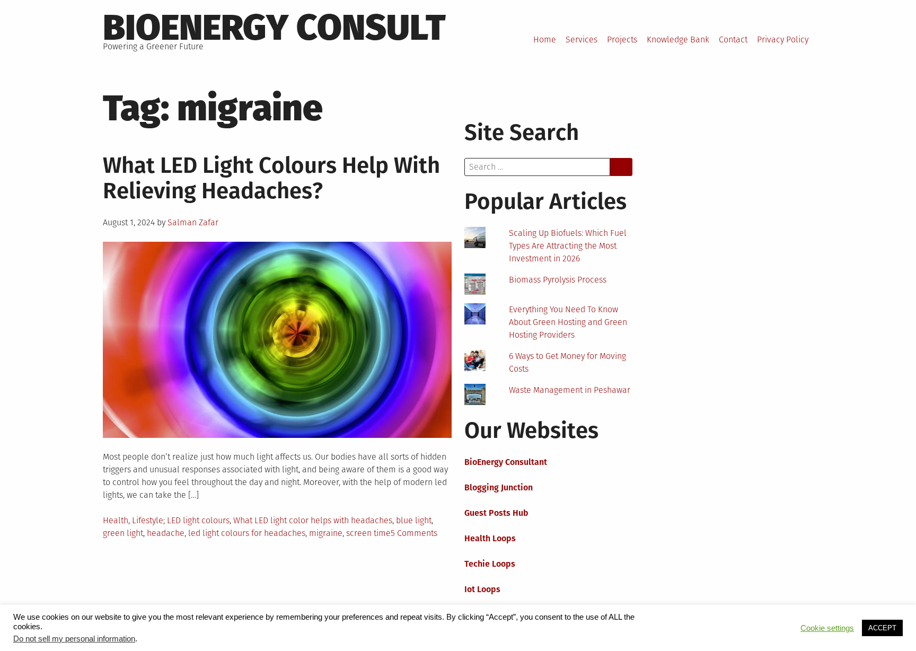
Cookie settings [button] (827, 628)
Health (115, 520)
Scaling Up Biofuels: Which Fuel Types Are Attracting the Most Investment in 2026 (568, 245)
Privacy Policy (782, 39)
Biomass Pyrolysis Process (557, 280)
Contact (733, 39)
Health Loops (490, 538)
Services (581, 39)
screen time (368, 533)
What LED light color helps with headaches (312, 520)
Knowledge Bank (678, 39)
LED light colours (198, 520)
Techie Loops (489, 564)
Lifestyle (147, 520)
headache (165, 533)
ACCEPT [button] (882, 628)
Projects (622, 39)
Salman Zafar (193, 222)
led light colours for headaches (246, 533)
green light (123, 533)
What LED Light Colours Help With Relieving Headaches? (271, 178)
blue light (413, 520)
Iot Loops (482, 589)
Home (544, 39)
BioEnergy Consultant (505, 462)
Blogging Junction (498, 487)
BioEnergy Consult (274, 27)
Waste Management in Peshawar (569, 390)
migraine (325, 533)
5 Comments (414, 533)
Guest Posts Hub (496, 513)
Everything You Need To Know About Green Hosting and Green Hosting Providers (568, 322)
